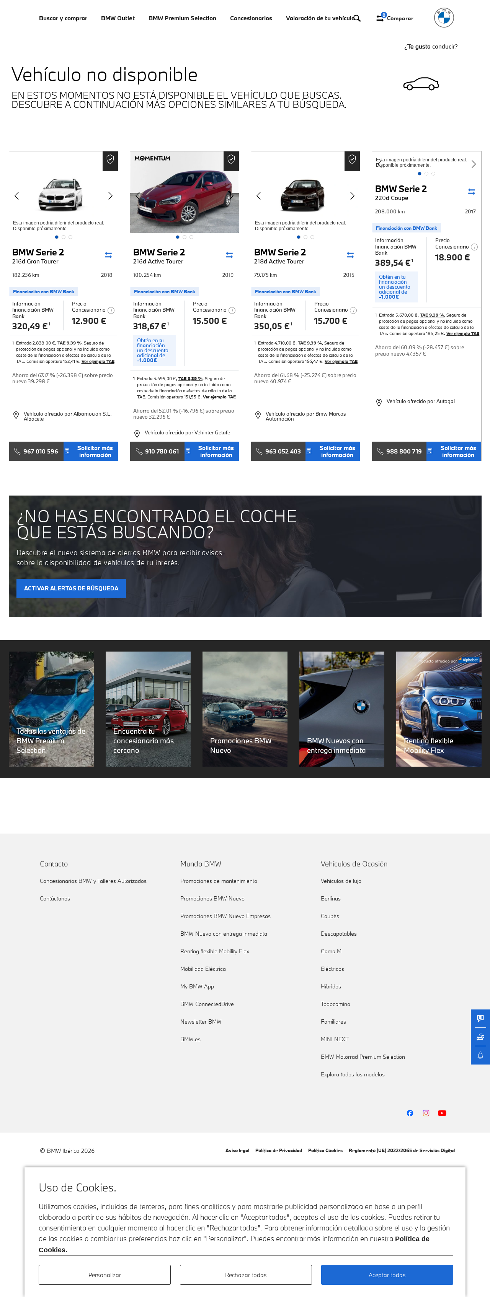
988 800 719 (404, 451)
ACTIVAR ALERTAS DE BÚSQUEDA (71, 588)
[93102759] (63, 192)
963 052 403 (283, 451)
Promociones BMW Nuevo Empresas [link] (225, 916)
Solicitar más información (95, 451)
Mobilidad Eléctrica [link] (203, 968)
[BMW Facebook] (410, 1113)
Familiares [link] (333, 1021)
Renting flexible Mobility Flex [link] (214, 951)
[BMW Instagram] (426, 1113)
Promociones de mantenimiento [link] (218, 880)
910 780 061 (162, 451)
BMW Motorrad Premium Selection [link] (363, 1056)
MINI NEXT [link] (335, 1039)
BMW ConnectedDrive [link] (207, 1004)
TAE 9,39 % (69, 343)
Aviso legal (237, 1150)
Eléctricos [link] (332, 968)
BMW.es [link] (190, 1039)
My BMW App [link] (197, 986)
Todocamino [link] (335, 1004)
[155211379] (305, 192)
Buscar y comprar (63, 18)
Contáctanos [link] (55, 898)
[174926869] (184, 192)
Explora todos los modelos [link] (353, 1074)
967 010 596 (40, 451)
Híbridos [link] (331, 986)
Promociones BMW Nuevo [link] (212, 898)
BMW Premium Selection (182, 18)
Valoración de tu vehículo (320, 18)
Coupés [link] (330, 916)
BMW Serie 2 (38, 255)
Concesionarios (251, 18)
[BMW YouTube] (442, 1113)
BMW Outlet (118, 18)
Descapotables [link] (339, 933)
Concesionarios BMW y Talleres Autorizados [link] (93, 880)
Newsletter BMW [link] (201, 1021)
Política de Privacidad (278, 1150)
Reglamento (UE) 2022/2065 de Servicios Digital (402, 1150)
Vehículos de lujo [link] (341, 880)
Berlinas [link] (331, 898)
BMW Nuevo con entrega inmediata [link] (223, 933)
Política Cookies (325, 1150)
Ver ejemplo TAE (98, 361)
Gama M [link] (331, 951)
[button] (57, 237)
